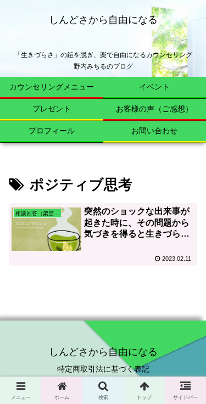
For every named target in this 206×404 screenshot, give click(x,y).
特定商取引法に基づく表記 (103, 368)
